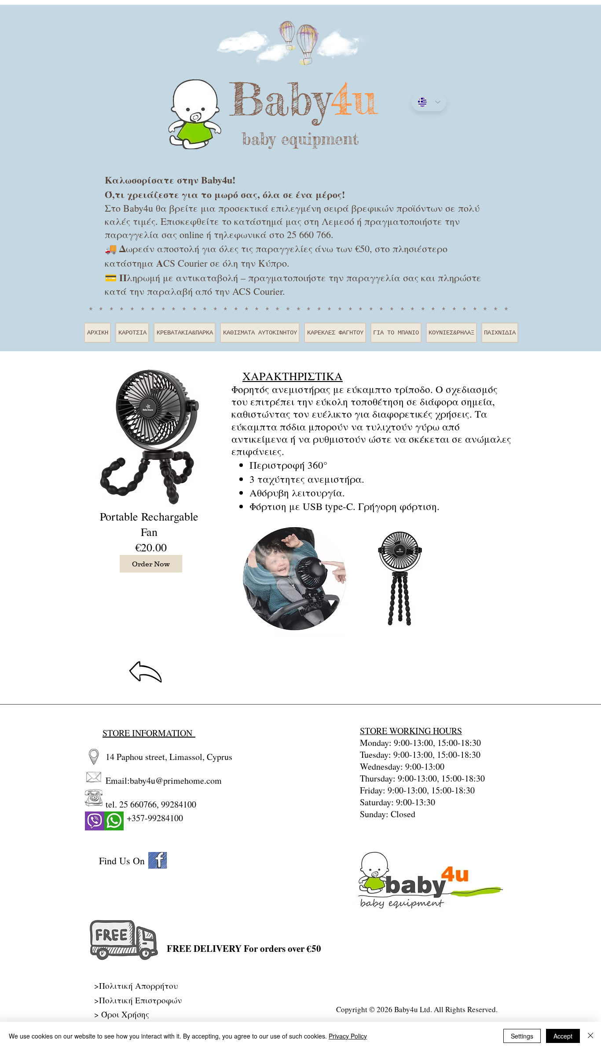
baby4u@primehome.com (176, 780)
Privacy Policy (348, 1036)
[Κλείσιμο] (590, 1036)
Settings (522, 1036)
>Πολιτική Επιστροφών (138, 1000)
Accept (562, 1036)
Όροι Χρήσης (125, 1014)
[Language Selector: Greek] (429, 102)
